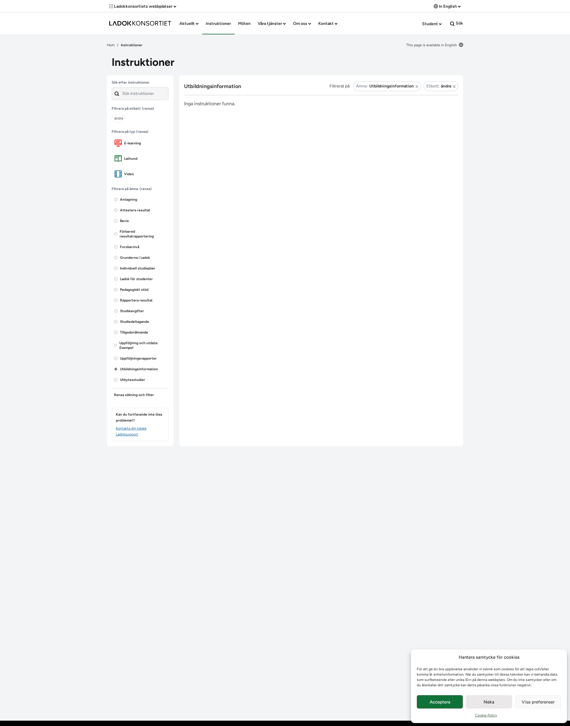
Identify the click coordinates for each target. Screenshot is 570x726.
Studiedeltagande (134, 322)
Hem (111, 45)
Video (129, 174)
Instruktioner (218, 23)
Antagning (128, 199)
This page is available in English (432, 45)
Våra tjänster (270, 23)
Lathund (130, 159)
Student (430, 23)
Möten (244, 23)
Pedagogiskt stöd (134, 290)
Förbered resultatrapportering (137, 233)
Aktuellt (187, 23)
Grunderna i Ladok (135, 258)
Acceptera (440, 702)
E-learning (132, 143)
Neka (489, 702)
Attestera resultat (135, 210)
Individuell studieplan (137, 268)
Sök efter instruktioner (131, 82)
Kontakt (326, 23)
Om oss (300, 23)
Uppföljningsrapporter (138, 358)
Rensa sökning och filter (134, 395)
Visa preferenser (538, 702)
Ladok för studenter (136, 279)
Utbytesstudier (132, 380)
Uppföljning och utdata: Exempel (138, 345)
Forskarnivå (129, 247)
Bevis (124, 221)
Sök (459, 23)
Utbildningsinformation (139, 369)
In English (448, 6)
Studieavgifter (132, 311)
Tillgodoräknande (134, 332)
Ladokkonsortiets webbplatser (143, 6)
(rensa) (148, 108)
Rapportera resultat (136, 300)
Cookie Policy (486, 715)
